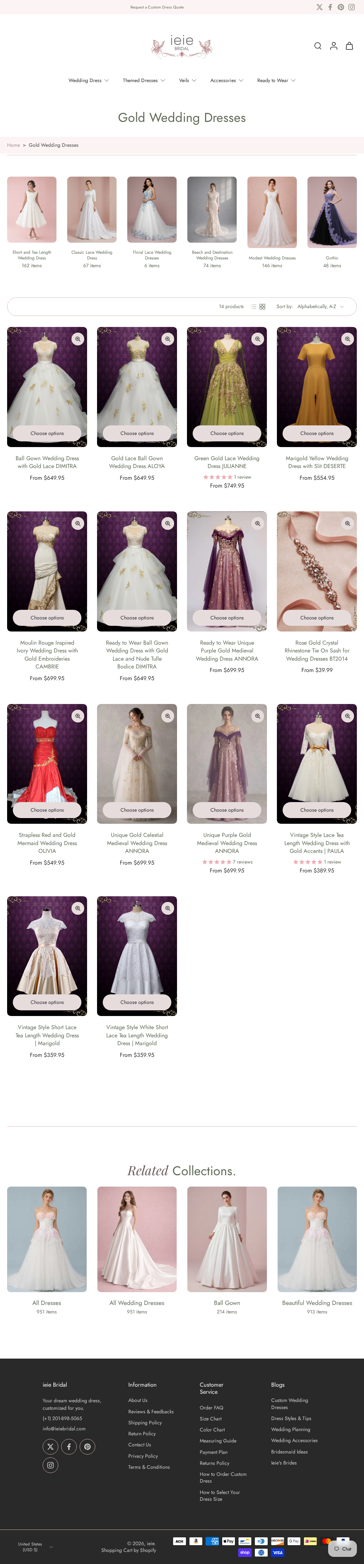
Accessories (223, 80)
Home (13, 145)
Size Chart (210, 1418)
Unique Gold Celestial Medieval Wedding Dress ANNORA (137, 843)
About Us (138, 1400)
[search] (318, 46)
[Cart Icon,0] (349, 46)
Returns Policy (214, 1463)
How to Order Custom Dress (223, 1477)
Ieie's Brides (284, 1463)
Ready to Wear (272, 80)
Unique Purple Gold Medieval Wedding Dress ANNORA (227, 843)
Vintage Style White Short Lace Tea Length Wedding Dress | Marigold (137, 1035)
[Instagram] (351, 7)
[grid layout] (262, 306)
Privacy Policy (143, 1456)
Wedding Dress (85, 80)
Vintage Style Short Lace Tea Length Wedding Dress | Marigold (47, 1035)
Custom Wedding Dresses (289, 1403)
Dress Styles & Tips (291, 1418)
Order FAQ (211, 1407)
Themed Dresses (140, 80)
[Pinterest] (341, 7)
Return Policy (142, 1433)
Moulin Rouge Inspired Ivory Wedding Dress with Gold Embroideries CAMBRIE (47, 655)
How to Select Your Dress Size (220, 1496)
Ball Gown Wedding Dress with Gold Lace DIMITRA (47, 462)
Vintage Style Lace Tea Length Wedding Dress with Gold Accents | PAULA (317, 843)
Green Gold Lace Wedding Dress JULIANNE (226, 462)
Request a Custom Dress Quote (157, 7)
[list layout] (254, 306)
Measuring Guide (218, 1440)
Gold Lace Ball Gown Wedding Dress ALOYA (137, 462)
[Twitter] (319, 7)
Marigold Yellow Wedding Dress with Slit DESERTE (317, 462)
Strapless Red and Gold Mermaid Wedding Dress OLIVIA (47, 843)
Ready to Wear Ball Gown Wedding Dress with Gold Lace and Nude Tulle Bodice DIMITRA (137, 655)
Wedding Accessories (294, 1440)
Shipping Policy (145, 1422)
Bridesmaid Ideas (289, 1452)
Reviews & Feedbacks (151, 1411)
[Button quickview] (77, 339)
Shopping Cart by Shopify (128, 1550)
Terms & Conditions (149, 1467)
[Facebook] (330, 7)
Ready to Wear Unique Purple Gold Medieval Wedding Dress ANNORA (227, 651)
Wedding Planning (290, 1429)
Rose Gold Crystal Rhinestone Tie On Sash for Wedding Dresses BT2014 (317, 651)
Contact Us (139, 1444)
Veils (184, 80)
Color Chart (212, 1429)
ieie (151, 1543)
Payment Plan (214, 1452)
